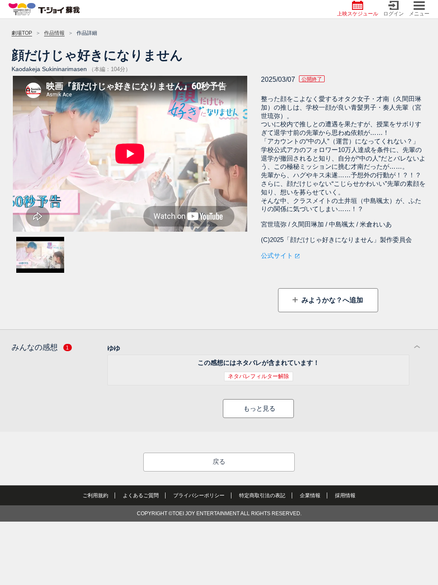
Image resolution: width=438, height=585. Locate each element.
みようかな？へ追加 (331, 300)
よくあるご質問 (141, 495)
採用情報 (345, 495)
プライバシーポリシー (199, 495)
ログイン (393, 14)
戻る (219, 461)
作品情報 (54, 33)
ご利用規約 (95, 495)
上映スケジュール (357, 14)
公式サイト (277, 255)
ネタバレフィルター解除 (258, 376)
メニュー (419, 14)
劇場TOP (22, 33)
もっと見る (259, 408)
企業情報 (310, 495)
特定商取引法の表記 (262, 495)
